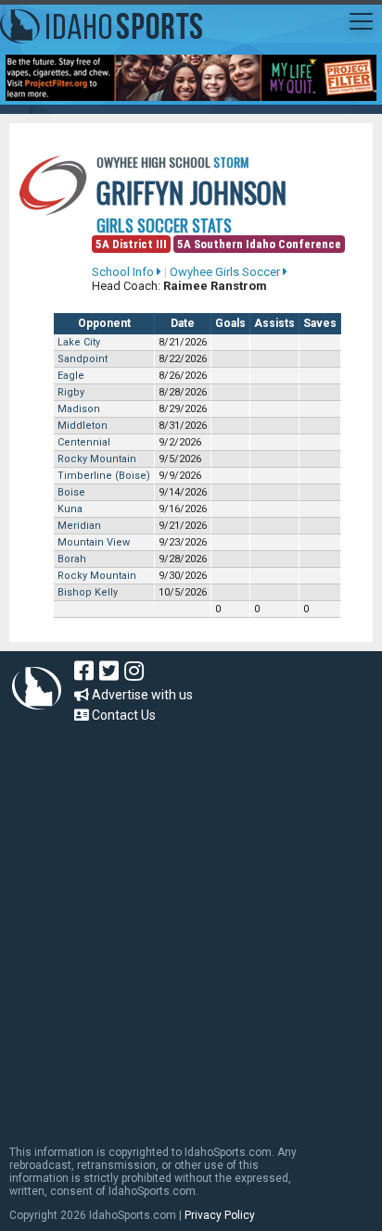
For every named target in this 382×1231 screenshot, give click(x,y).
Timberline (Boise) (103, 476)
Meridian (79, 526)
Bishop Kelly (87, 592)
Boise (71, 492)
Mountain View (93, 542)
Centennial (83, 442)
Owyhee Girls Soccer (226, 272)
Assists (274, 323)
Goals (230, 323)
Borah (71, 559)
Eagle (70, 376)
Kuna (70, 509)
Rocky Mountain (96, 459)
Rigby (70, 392)
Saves (320, 323)
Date (183, 323)
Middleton (82, 426)
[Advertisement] (191, 925)
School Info (124, 272)
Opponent (104, 323)
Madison (78, 409)
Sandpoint (82, 359)
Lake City (78, 342)
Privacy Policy (220, 1215)
